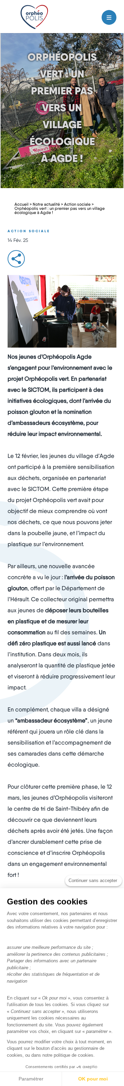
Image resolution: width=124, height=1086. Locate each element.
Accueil (21, 204)
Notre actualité (46, 204)
